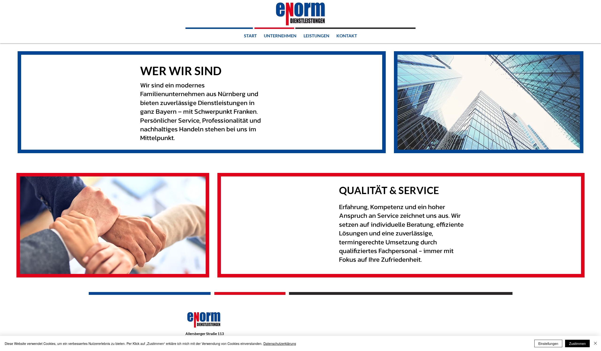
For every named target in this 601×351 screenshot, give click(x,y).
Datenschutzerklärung (279, 343)
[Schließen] (595, 343)
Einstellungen (548, 343)
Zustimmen (577, 343)
